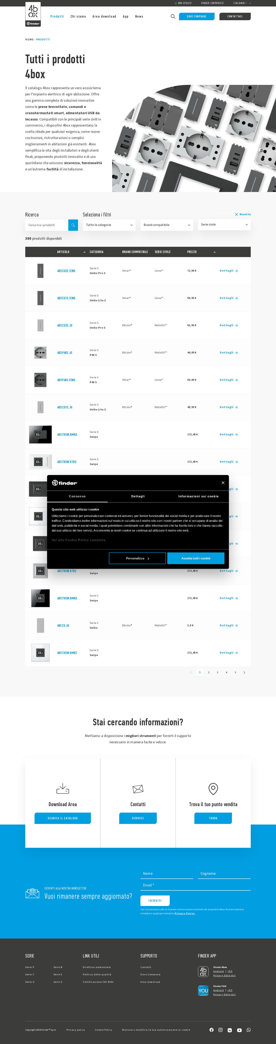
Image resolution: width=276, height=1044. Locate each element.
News (139, 16)
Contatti (146, 967)
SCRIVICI (138, 818)
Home (29, 40)
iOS (230, 971)
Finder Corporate (212, 3)
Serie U (30, 982)
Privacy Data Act (224, 975)
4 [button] (226, 672)
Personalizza (135, 558)
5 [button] (235, 672)
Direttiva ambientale (97, 967)
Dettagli (227, 271)
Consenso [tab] (77, 496)
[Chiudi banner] (223, 482)
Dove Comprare (196, 16)
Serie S (58, 982)
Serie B (58, 967)
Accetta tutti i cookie (195, 558)
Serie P (29, 967)
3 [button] (217, 672)
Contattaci (235, 16)
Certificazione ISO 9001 (98, 982)
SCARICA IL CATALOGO (63, 818)
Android (218, 971)
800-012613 (185, 3)
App (126, 16)
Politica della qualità (97, 974)
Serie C (29, 974)
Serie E (58, 974)
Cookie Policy (104, 1030)
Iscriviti (155, 901)
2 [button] (208, 672)
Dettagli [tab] (138, 496)
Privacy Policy (185, 913)
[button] (224, 214)
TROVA (213, 818)
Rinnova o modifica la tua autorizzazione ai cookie (156, 1030)
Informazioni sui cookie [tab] (198, 496)
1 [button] (200, 672)
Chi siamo (78, 16)
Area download (104, 16)
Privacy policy (75, 1030)
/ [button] (240, 3)
